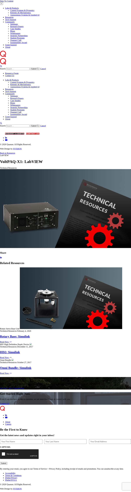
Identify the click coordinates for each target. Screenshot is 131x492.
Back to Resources (7, 153)
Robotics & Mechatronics (20, 13)
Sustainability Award (18, 42)
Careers (8, 424)
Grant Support (11, 45)
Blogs (12, 31)
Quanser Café (15, 40)
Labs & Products (12, 8)
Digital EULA (11, 480)
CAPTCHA (5, 447)
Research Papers (17, 26)
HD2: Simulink (10, 352)
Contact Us (9, 76)
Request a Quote (12, 73)
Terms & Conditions (13, 475)
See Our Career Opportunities (12, 388)
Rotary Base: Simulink (15, 336)
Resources (9, 17)
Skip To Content (6, 1)
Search (3, 69)
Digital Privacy (11, 478)
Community (10, 22)
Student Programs (17, 38)
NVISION (17, 149)
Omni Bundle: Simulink (15, 367)
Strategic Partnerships (19, 36)
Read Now (4, 342)
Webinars (14, 24)
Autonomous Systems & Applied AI (24, 15)
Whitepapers (15, 33)
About (7, 47)
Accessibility (10, 473)
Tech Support (10, 20)
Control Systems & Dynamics (22, 10)
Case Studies (15, 29)
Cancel (43, 69)
